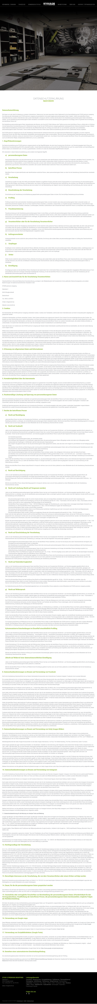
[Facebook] (26, 993)
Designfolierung (54, 981)
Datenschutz (30, 1001)
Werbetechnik (38, 984)
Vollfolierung (55, 979)
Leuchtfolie (29, 979)
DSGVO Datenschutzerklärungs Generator (42, 959)
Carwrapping (29, 981)
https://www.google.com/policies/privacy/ (52, 948)
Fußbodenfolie (47, 984)
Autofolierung (37, 981)
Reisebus (68, 983)
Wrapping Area (37, 979)
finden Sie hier (60, 929)
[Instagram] (29, 993)
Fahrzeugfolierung (65, 979)
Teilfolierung (45, 981)
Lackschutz (29, 983)
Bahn (28, 984)
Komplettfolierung (46, 979)
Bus (64, 983)
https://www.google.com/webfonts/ (21, 938)
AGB (25, 1001)
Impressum (20, 1001)
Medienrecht (5, 960)
